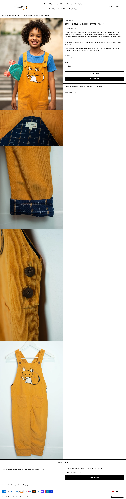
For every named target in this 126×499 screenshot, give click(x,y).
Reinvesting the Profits (74, 4)
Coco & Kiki (69, 20)
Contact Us (5, 485)
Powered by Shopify (117, 497)
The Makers (73, 9)
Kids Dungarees (14, 15)
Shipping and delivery (29, 485)
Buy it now (94, 79)
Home (4, 15)
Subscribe (94, 477)
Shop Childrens (60, 4)
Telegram (99, 86)
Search (117, 6)
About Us (52, 9)
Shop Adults (48, 4)
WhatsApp (90, 86)
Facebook (82, 86)
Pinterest (75, 86)
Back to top (63, 462)
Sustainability (62, 9)
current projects (94, 50)
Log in (110, 6)
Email (67, 86)
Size (66, 62)
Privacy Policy (15, 485)
